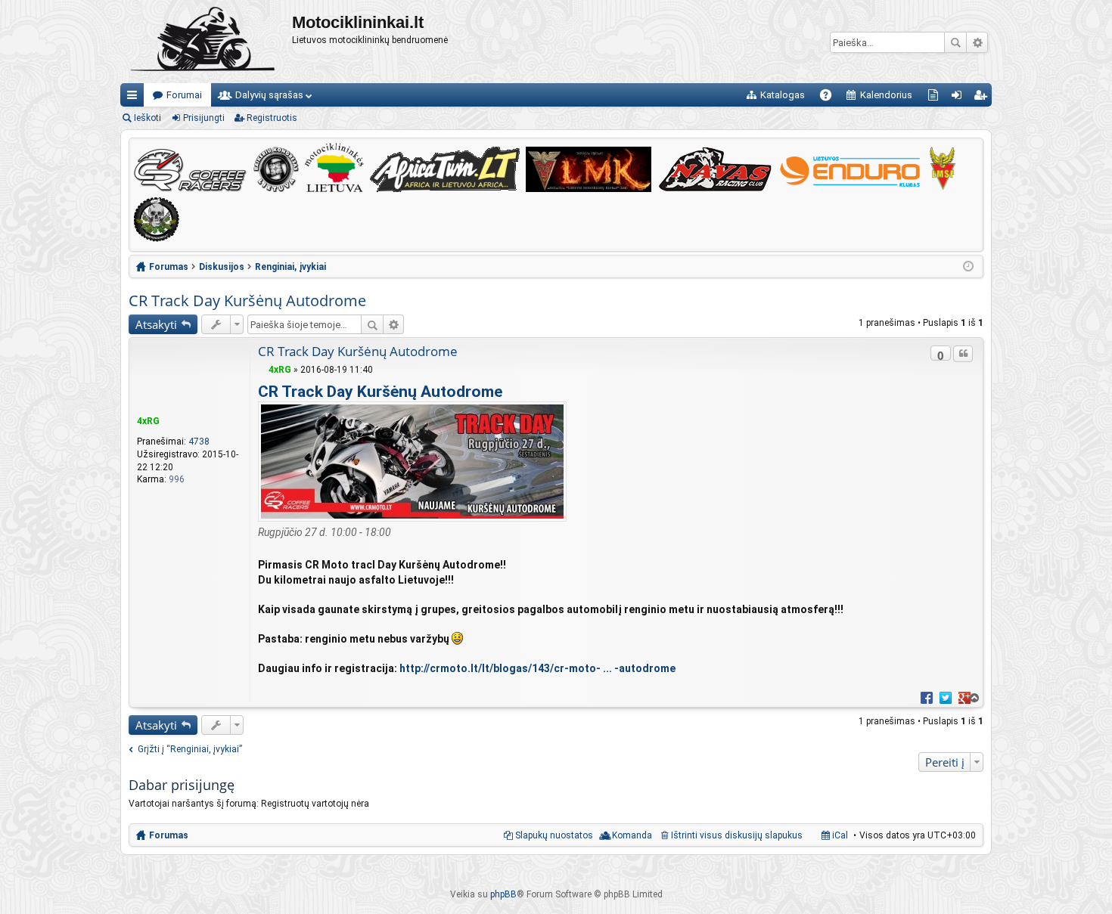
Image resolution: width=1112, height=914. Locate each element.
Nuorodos (135, 98)
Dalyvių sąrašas (269, 95)
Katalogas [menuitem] (782, 95)
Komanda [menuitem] (632, 835)
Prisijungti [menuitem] (959, 98)
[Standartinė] (262, 369)
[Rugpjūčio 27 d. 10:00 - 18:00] (412, 518)
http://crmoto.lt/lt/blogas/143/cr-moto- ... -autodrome (537, 668)
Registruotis (272, 118)
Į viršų (973, 698)
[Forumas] (206, 41)
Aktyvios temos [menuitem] (936, 98)
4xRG (148, 421)
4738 (199, 441)
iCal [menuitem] (839, 835)
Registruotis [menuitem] (983, 98)
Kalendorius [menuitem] (886, 95)
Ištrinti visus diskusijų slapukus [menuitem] (737, 835)
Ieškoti (955, 42)
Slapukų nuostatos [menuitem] (554, 835)
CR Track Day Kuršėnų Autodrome (247, 300)
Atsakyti (156, 324)
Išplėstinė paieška (977, 42)
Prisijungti (204, 118)
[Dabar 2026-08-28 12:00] (968, 267)
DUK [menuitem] (831, 98)
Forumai (184, 95)
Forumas (168, 835)
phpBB (503, 894)
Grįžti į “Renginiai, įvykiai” (190, 749)
